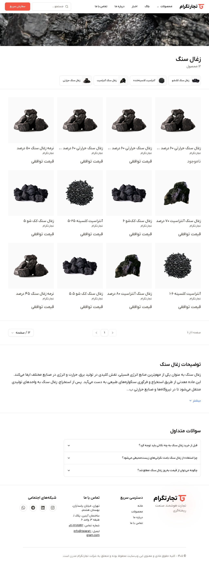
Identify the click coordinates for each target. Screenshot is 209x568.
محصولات (166, 6)
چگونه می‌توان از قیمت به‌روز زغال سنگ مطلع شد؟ (167, 470)
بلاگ (147, 6)
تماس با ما (101, 6)
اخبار (134, 6)
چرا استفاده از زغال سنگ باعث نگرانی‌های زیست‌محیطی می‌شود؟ (159, 458)
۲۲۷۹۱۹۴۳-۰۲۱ (76, 526)
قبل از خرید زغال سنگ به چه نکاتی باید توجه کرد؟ (168, 445)
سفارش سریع (17, 6)
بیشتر (197, 401)
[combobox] (21, 333)
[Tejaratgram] (192, 6)
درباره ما (119, 6)
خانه (140, 506)
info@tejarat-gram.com (87, 533)
